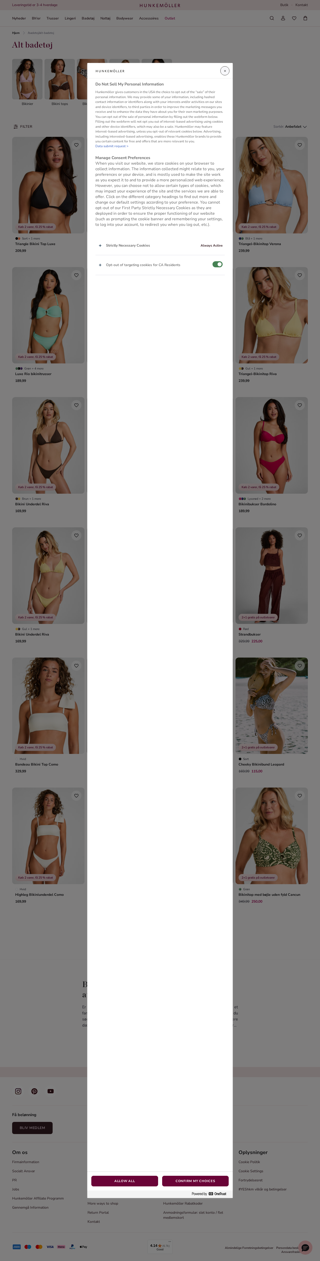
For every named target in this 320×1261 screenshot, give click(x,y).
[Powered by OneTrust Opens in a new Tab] (211, 1194)
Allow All (124, 1181)
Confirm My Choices (195, 1181)
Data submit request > (112, 146)
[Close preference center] (225, 71)
